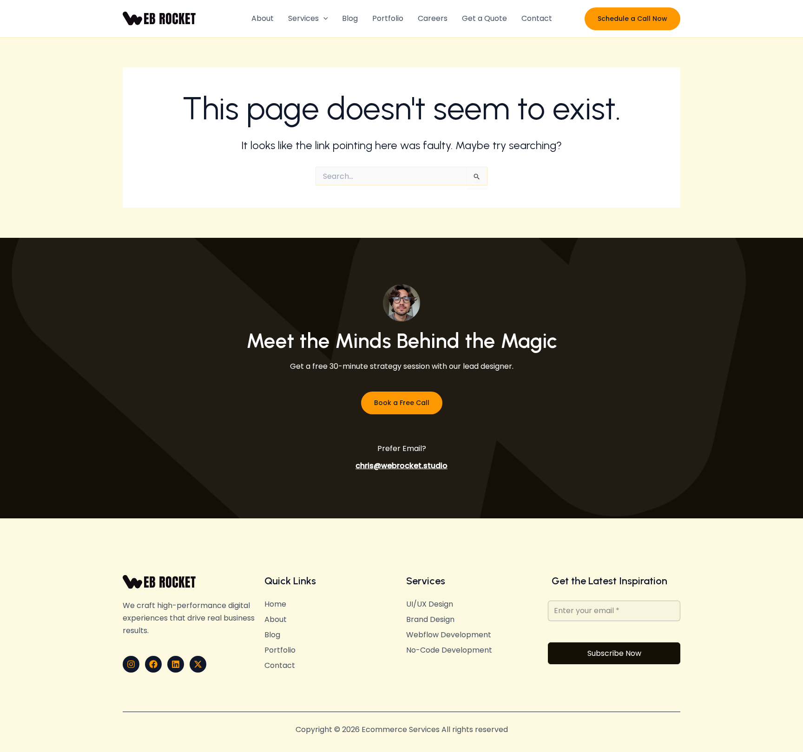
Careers (433, 18)
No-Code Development (449, 650)
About (262, 18)
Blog (350, 18)
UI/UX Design (429, 604)
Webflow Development (448, 635)
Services (303, 18)
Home (275, 604)
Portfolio (387, 18)
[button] (323, 18)
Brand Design (430, 619)
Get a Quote (484, 18)
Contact (536, 18)
